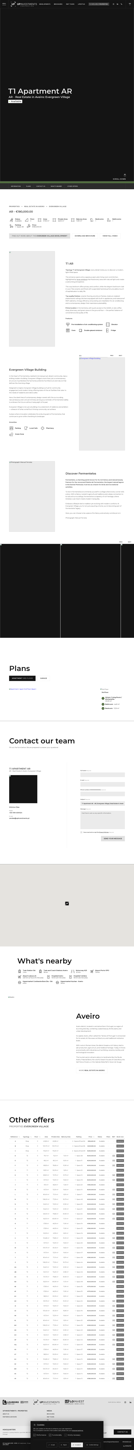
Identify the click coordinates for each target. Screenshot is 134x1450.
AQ (15, 1344)
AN (15, 1330)
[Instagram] (113, 4)
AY (15, 1378)
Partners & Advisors (10, 1417)
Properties (99, 4)
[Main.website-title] (24, 4)
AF (15, 1291)
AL (15, 1320)
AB (15, 1272)
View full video (110, 235)
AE (15, 1286)
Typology (27, 1137)
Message (85, 809)
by (124, 1446)
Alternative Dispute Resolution (110, 1442)
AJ (15, 1311)
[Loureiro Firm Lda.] (15, 1402)
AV (15, 1364)
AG (15, 1296)
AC (15, 1277)
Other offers (72, 186)
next (120, 355)
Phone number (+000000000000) (93, 789)
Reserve (120, 1141)
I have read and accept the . (98, 832)
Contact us (40, 186)
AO (15, 1335)
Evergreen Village (57, 206)
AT (15, 1354)
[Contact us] (121, 4)
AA (15, 1267)
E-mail (84, 780)
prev (111, 355)
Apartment (22, 678)
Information (16, 186)
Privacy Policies (104, 832)
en (130, 3)
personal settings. (77, 1430)
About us (6, 1414)
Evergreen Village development (39, 236)
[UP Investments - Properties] (47, 1402)
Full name (85, 770)
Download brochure (85, 235)
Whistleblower (127, 1442)
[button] (67, 903)
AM (15, 1325)
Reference (15, 1137)
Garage (43, 678)
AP (15, 1340)
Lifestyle (81, 4)
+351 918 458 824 (15, 813)
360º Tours (70, 4)
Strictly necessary (74, 1435)
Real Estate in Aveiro (34, 206)
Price (91, 1137)
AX (15, 1374)
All (48, 1419)
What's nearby (56, 186)
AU (15, 1359)
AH (15, 1301)
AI (15, 1306)
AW (15, 1369)
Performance (41, 1435)
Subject (85, 799)
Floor (37, 1137)
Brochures (58, 4)
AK (15, 1315)
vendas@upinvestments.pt (19, 818)
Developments (44, 4)
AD (15, 1281)
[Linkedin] (117, 4)
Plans (28, 186)
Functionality (57, 1435)
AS (15, 1349)
